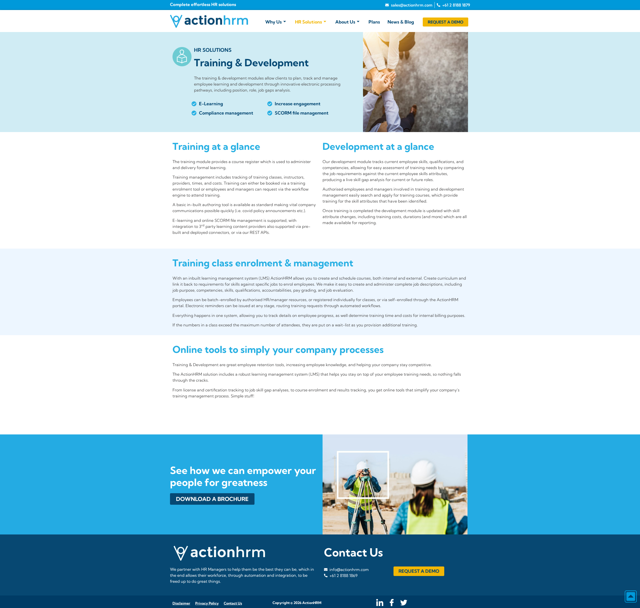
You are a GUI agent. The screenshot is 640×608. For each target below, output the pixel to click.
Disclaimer (181, 603)
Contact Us (233, 603)
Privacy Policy (207, 603)
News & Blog (401, 22)
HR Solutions (308, 22)
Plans (374, 22)
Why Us (273, 22)
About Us (345, 22)
